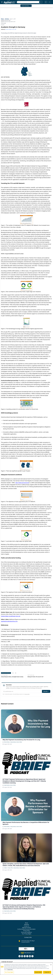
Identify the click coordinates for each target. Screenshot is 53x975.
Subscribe (45, 691)
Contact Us (26, 926)
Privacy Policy (26, 930)
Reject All (47, 972)
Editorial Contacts (26, 927)
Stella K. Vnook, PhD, (8, 867)
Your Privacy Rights (26, 934)
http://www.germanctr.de (22, 482)
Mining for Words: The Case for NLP (9, 676)
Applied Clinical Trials (5, 20)
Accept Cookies (38, 972)
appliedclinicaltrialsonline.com (9, 621)
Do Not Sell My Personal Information (26, 929)
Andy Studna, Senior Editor (16, 742)
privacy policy (27, 694)
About (26, 923)
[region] (26, 969)
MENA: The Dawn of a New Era (34, 676)
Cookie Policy (10, 969)
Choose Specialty (25, 5)
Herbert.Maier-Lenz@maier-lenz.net (10, 616)
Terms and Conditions (26, 932)
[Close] (51, 964)
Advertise (26, 924)
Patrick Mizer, (7, 742)
